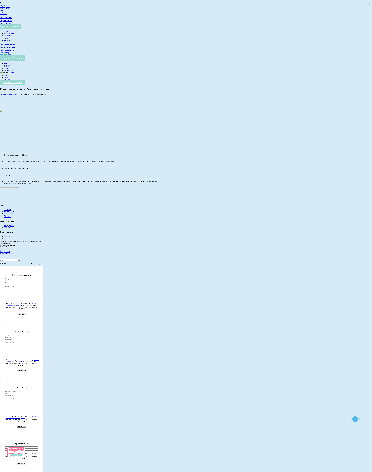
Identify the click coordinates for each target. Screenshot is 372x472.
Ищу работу (16, 456)
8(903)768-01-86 (16, 451)
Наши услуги (9, 211)
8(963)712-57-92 (7, 50)
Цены (6, 215)
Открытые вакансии (13, 236)
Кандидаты (13, 94)
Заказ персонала (16, 449)
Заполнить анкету (12, 238)
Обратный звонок (12, 58)
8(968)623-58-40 (8, 47)
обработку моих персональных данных (22, 304)
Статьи (7, 217)
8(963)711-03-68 (7, 44)
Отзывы (7, 227)
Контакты (8, 213)
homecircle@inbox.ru (6, 253)
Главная (3, 94)
